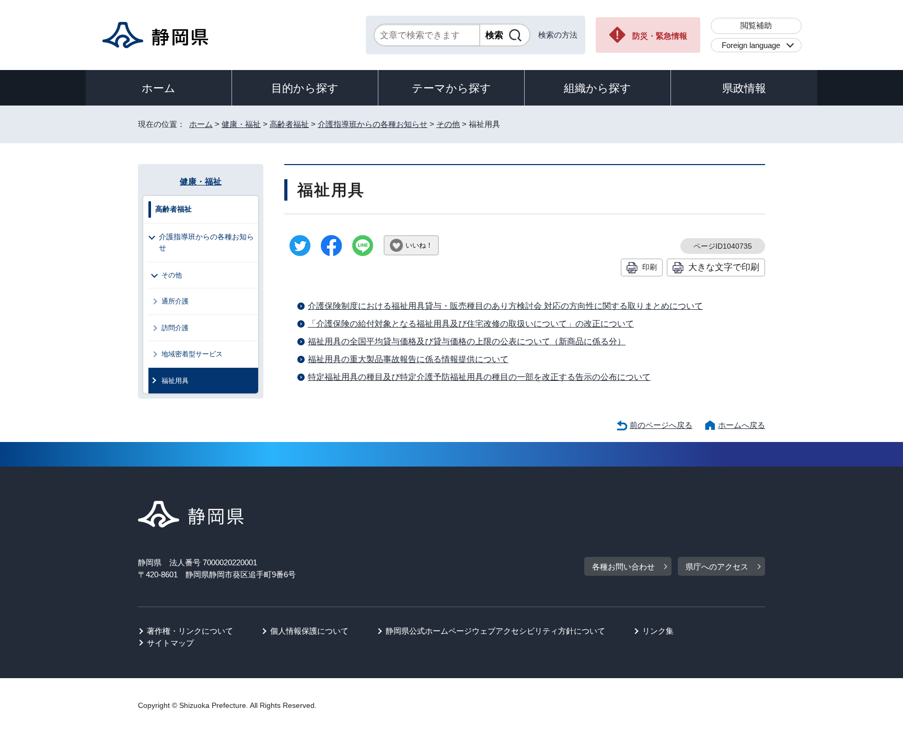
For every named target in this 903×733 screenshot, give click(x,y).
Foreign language (751, 45)
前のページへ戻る (661, 425)
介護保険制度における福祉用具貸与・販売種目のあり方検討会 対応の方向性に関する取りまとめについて (505, 305)
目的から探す (305, 88)
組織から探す (597, 88)
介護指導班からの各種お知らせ (372, 124)
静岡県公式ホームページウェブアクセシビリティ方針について (495, 630)
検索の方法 (557, 34)
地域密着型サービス (192, 354)
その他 (448, 124)
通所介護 (175, 301)
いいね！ (419, 245)
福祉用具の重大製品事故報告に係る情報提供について (408, 359)
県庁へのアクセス (717, 566)
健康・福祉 (241, 124)
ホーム (159, 88)
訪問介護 (175, 328)
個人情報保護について (309, 630)
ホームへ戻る (741, 425)
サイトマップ (170, 642)
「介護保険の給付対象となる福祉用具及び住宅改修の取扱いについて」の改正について (471, 323)
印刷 (649, 267)
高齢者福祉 (289, 124)
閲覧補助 (756, 25)
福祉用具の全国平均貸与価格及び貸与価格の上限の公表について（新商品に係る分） (467, 341)
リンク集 (658, 630)
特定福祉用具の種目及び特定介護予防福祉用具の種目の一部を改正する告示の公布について (479, 377)
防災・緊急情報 (659, 35)
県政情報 (744, 88)
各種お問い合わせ (623, 566)
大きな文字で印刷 (723, 267)
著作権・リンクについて (190, 630)
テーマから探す (451, 88)
